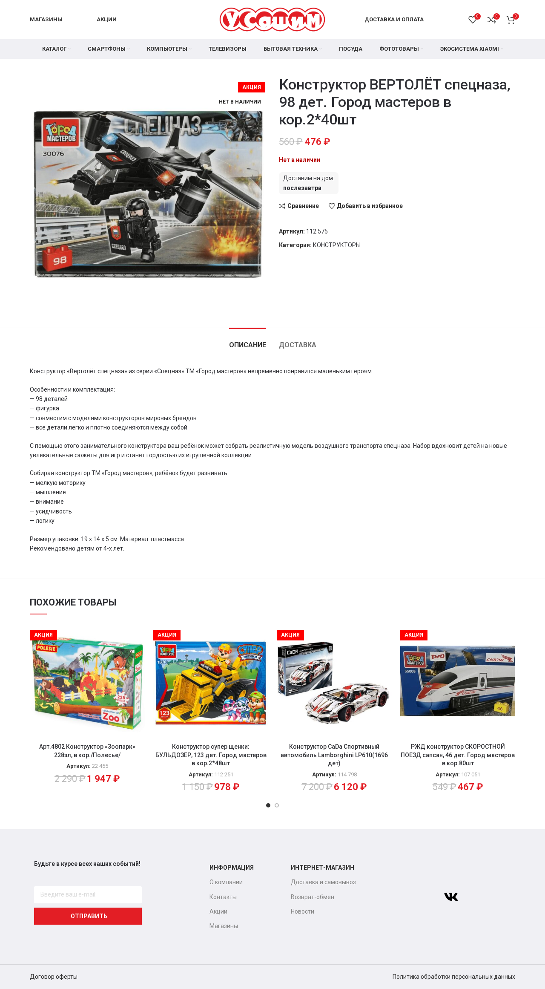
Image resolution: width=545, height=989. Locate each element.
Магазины (223, 926)
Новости (302, 911)
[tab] (247, 341)
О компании (226, 882)
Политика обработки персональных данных (454, 976)
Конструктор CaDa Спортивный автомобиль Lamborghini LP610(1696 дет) (334, 755)
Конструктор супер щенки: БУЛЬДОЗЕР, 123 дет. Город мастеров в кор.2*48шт (211, 755)
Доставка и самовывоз (323, 882)
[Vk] (451, 897)
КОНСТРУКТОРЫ (337, 245)
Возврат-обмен (312, 897)
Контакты (223, 897)
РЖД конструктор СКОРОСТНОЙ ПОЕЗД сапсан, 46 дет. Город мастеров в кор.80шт (458, 755)
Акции (218, 911)
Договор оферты (53, 976)
